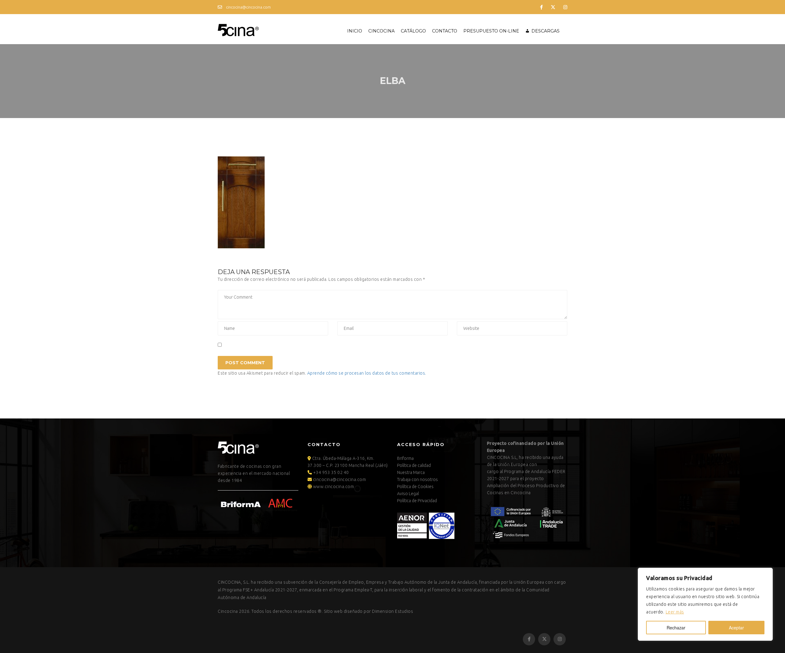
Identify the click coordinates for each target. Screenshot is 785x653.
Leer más (675, 611)
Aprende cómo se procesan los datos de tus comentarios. (366, 373)
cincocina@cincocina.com (248, 7)
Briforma (405, 458)
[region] (705, 604)
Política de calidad (414, 465)
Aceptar (736, 627)
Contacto (444, 31)
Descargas (545, 31)
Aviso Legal (408, 493)
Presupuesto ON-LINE (491, 31)
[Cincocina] (238, 29)
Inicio (354, 31)
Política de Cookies (415, 486)
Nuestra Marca (411, 472)
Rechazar (676, 627)
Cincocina (381, 31)
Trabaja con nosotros (417, 479)
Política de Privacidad (417, 500)
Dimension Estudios (392, 611)
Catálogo (413, 31)
